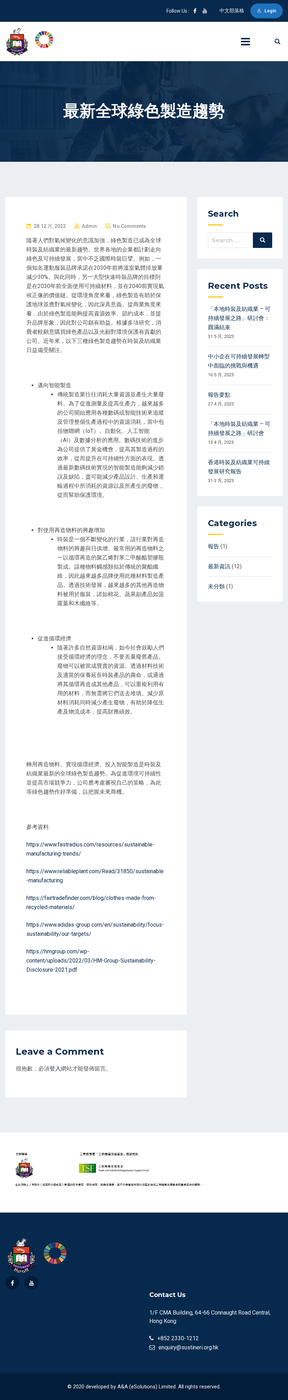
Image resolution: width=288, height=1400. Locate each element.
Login (270, 10)
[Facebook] (12, 1283)
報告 (213, 546)
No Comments (129, 226)
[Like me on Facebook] (194, 11)
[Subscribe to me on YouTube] (204, 11)
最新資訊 (219, 566)
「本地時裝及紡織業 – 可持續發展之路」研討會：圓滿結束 (239, 318)
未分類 (216, 586)
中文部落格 (232, 10)
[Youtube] (31, 1283)
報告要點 (219, 394)
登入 (55, 1068)
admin (89, 226)
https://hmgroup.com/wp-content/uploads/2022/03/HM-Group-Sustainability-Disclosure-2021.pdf (91, 960)
